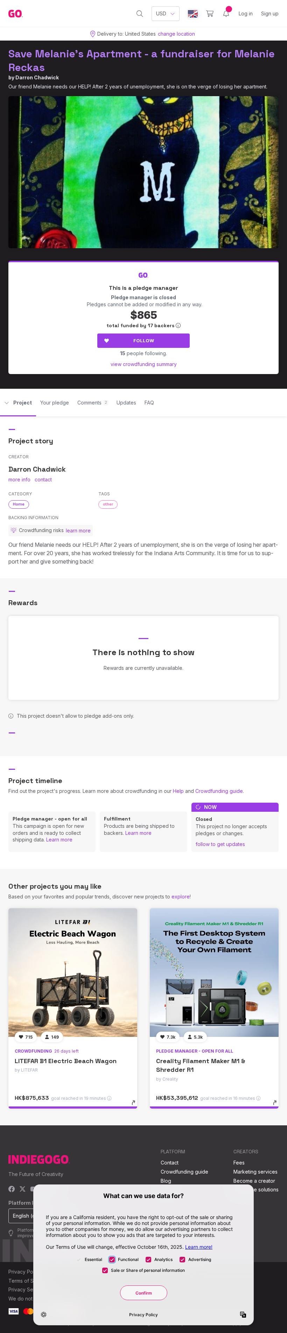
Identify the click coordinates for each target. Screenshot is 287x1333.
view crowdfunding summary (144, 364)
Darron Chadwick (37, 77)
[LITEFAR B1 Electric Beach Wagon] (72, 972)
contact (43, 479)
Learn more (59, 840)
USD (161, 13)
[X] (22, 1189)
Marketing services (255, 1172)
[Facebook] (11, 1189)
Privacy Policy (24, 1272)
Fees (239, 1163)
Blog (166, 1181)
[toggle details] (137, 1106)
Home (18, 504)
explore (181, 897)
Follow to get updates (220, 844)
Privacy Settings (27, 1289)
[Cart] (210, 13)
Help (178, 791)
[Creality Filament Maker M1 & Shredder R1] (214, 972)
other (108, 504)
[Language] (193, 13)
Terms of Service (28, 1281)
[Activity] (226, 13)
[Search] (139, 13)
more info (19, 479)
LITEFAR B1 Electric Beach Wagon (66, 1061)
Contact (169, 1163)
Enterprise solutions (256, 1189)
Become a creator (254, 1181)
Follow (143, 340)
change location (176, 34)
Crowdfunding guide (219, 791)
